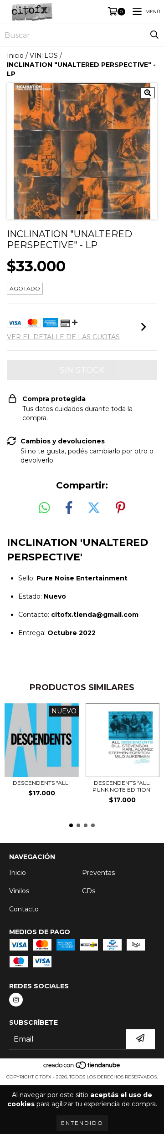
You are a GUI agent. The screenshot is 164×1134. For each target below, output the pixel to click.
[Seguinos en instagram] (16, 1000)
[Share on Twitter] (93, 508)
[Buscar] (154, 35)
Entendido (82, 1122)
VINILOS (44, 55)
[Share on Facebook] (68, 508)
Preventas (98, 873)
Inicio (15, 55)
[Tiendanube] (82, 1068)
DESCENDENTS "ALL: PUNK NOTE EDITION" (122, 786)
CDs (88, 891)
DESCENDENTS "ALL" (42, 782)
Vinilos (19, 891)
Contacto (24, 909)
